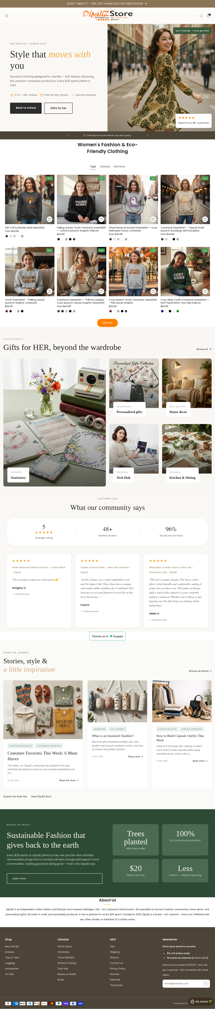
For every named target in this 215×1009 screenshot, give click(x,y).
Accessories (12, 968)
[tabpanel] (107, 247)
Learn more (19, 878)
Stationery (64, 952)
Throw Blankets (66, 957)
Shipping (115, 952)
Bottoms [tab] (119, 166)
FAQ (112, 946)
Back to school (26, 108)
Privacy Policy (117, 968)
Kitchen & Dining (67, 963)
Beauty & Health (67, 974)
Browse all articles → (200, 670)
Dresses (9, 952)
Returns (114, 957)
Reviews (114, 974)
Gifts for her (58, 108)
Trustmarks (116, 985)
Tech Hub (63, 968)
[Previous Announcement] (67, 135)
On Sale (9, 974)
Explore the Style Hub (15, 796)
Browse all (202, 349)
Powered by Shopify (183, 1003)
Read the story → (68, 780)
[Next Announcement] (147, 135)
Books (61, 979)
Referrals (115, 979)
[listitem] (107, 135)
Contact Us (116, 963)
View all (107, 322)
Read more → (135, 756)
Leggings (10, 963)
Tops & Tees (12, 957)
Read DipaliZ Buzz (41, 796)
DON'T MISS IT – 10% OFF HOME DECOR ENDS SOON (105, 4)
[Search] (201, 15)
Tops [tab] (93, 166)
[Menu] (6, 15)
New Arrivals (12, 946)
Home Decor (65, 946)
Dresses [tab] (105, 166)
